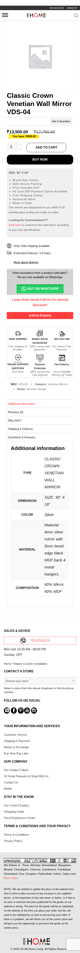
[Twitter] (7, 710)
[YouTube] (27, 710)
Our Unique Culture (16, 770)
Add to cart (46, 147)
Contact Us (11, 782)
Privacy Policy (13, 840)
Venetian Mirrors (58, 384)
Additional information (21, 403)
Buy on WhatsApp (43, 288)
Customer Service (15, 734)
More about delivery (26, 262)
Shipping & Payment (17, 741)
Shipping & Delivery (20, 429)
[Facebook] (14, 710)
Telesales (40, 640)
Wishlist (72, 8)
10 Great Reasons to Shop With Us (26, 776)
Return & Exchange (16, 747)
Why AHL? (15, 420)
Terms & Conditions (16, 834)
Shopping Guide (14, 811)
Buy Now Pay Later (16, 753)
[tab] (40, 403)
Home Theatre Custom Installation (25, 663)
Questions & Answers (22, 437)
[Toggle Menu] (5, 15)
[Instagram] (34, 710)
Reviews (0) (15, 412)
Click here (15, 224)
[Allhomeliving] (36, 16)
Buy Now (40, 159)
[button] (40, 289)
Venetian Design (36, 389)
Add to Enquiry (40, 315)
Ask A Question (61, 121)
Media (8, 788)
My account (57, 8)
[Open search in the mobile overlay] (76, 16)
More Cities (11, 878)
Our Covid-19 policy (16, 805)
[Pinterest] (21, 710)
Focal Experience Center (19, 818)
